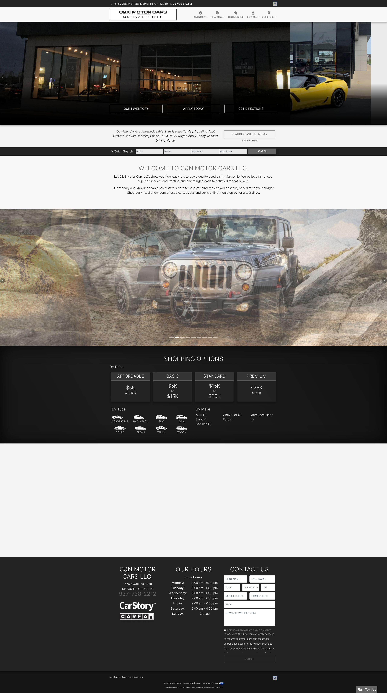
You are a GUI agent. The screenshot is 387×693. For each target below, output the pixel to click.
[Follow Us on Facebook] (275, 4)
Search (262, 151)
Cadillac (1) (203, 424)
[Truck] (161, 431)
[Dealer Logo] (143, 14)
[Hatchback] (140, 420)
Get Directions (250, 109)
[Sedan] (140, 431)
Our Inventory (136, 109)
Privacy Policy (138, 678)
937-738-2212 (182, 3)
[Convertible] (120, 420)
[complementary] (378, 684)
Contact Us (127, 678)
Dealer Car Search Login (172, 684)
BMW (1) (202, 420)
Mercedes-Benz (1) (261, 418)
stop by (232, 192)
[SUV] (161, 420)
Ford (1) (228, 420)
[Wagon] (181, 431)
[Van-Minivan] (181, 420)
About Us (118, 678)
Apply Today (193, 109)
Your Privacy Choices (210, 684)
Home (112, 678)
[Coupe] (120, 431)
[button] (2, 280)
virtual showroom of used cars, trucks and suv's (175, 192)
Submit (249, 659)
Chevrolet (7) (232, 415)
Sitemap (198, 684)
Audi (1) (201, 415)
